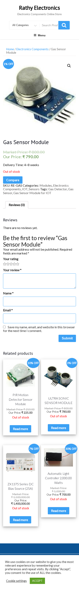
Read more (20, 429)
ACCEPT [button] (37, 580)
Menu (42, 35)
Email (8, 310)
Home (10, 49)
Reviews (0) (17, 205)
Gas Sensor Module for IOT (32, 193)
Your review (12, 270)
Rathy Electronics (39, 7)
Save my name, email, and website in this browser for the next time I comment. (39, 329)
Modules (46, 185)
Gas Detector (57, 189)
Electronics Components (32, 49)
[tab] (16, 204)
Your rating (10, 259)
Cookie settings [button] (16, 581)
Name (8, 293)
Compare (12, 180)
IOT (25, 189)
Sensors (34, 189)
